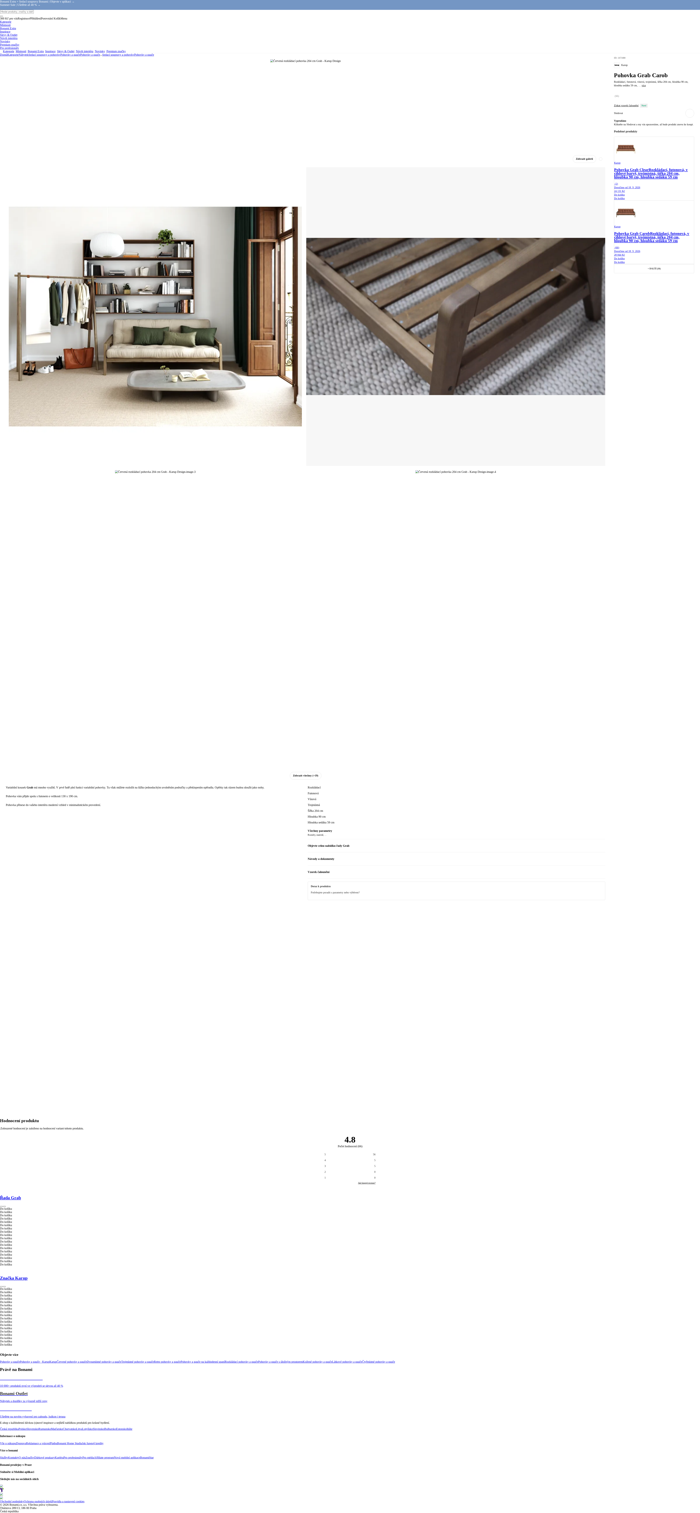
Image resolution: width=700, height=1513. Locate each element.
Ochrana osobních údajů (38, 1501)
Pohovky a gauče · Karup (34, 1361)
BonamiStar (147, 1457)
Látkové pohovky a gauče (347, 1361)
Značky (30, 1457)
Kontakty (13, 1457)
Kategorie (13, 54)
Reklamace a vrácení (38, 1443)
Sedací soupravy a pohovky (44, 54)
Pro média (88, 1457)
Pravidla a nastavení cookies (68, 1501)
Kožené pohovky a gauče (317, 1361)
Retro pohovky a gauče (167, 1361)
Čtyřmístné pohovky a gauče (378, 1361)
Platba (53, 1443)
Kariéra (59, 1457)
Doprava (21, 1443)
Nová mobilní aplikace (127, 1457)
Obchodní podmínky (12, 1501)
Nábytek (23, 54)
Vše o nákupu (8, 1443)
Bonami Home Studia (69, 1443)
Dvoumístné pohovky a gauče (104, 1361)
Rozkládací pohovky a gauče (241, 1361)
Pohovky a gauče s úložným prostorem (280, 1361)
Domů (3, 54)
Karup (53, 1361)
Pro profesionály (72, 1457)
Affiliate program (104, 1457)
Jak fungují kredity (93, 1443)
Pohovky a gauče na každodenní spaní (203, 1361)
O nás (22, 1457)
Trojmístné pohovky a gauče (137, 1361)
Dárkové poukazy (44, 1457)
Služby (4, 1457)
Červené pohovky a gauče (72, 1361)
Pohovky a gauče (90, 54)
